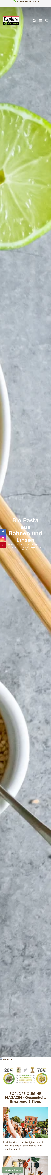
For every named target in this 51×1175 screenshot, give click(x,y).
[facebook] (3, 532)
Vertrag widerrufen (13, 1170)
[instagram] (3, 538)
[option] (25, 528)
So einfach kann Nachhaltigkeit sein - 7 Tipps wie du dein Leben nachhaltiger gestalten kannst (23, 1145)
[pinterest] (3, 545)
